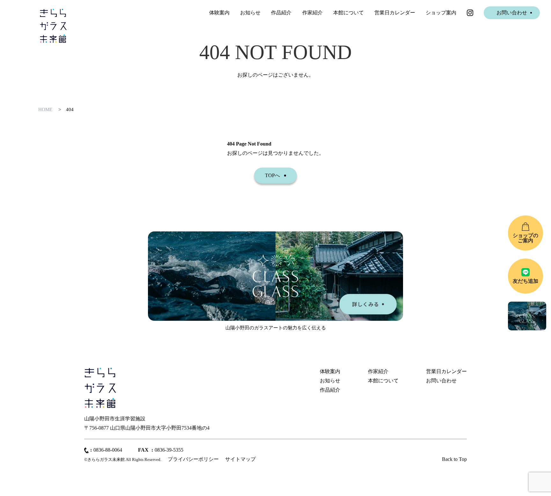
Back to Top (454, 459)
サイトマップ (240, 459)
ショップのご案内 (525, 238)
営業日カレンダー (394, 12)
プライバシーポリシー (193, 459)
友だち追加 (525, 281)
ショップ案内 (441, 12)
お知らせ (250, 12)
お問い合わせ (511, 12)
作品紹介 (281, 12)
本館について (348, 12)
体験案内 (219, 12)
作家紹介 (312, 12)
